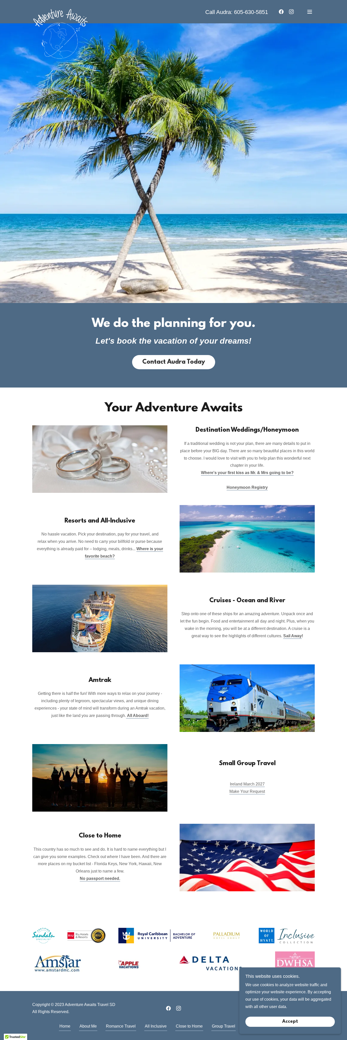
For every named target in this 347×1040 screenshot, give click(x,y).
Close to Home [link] (189, 1026)
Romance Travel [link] (121, 1026)
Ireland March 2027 (247, 784)
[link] (60, 11)
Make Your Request (247, 791)
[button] (310, 12)
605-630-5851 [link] (251, 12)
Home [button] (64, 1026)
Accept (290, 1021)
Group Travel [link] (223, 1026)
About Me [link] (88, 1026)
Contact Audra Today (173, 362)
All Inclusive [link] (156, 1026)
